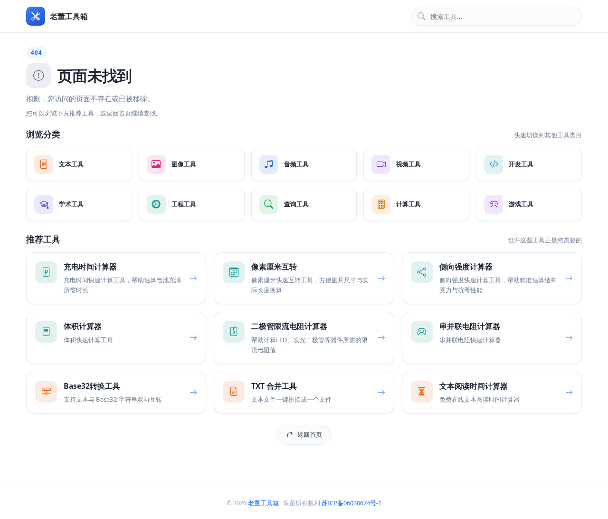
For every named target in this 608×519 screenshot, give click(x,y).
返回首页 (309, 434)
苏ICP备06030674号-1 (351, 503)
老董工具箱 (263, 503)
